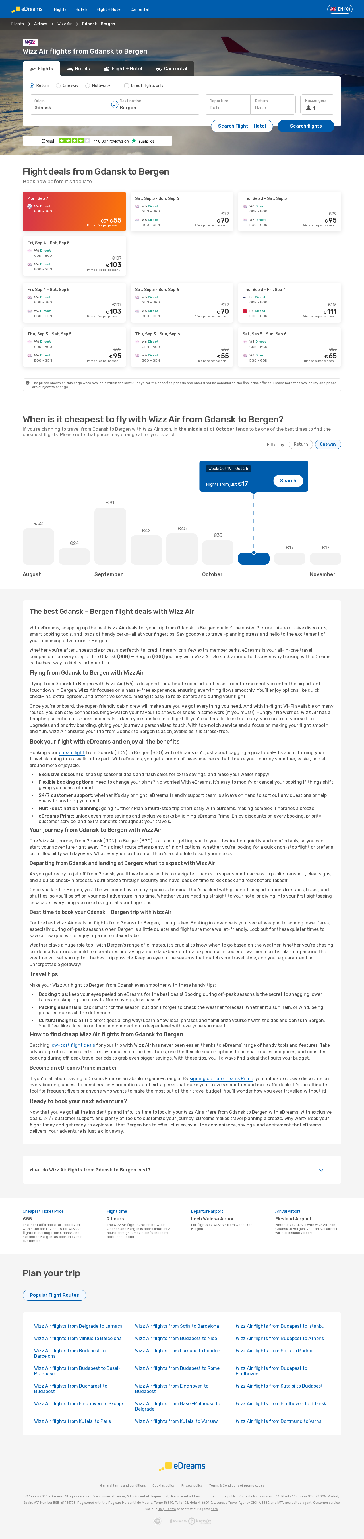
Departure (219, 101)
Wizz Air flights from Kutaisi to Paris (72, 1421)
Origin (39, 101)
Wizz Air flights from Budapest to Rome (177, 1368)
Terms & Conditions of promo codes (236, 1485)
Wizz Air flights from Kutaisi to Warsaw (176, 1421)
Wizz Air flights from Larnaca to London (177, 1350)
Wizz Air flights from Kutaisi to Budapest (279, 1386)
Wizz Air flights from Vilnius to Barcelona (78, 1338)
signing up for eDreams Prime (221, 1078)
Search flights (306, 126)
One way (328, 444)
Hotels (82, 9)
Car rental (140, 9)
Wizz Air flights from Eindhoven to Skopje (78, 1403)
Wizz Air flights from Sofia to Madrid (274, 1350)
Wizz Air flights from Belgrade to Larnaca (78, 1326)
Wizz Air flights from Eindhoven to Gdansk (281, 1403)
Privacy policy (191, 1485)
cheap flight (72, 752)
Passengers (315, 100)
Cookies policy (163, 1485)
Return (261, 101)
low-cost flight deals (73, 1045)
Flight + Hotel (109, 9)
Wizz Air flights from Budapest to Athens (280, 1338)
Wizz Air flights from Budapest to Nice (176, 1338)
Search (288, 480)
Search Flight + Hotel (242, 126)
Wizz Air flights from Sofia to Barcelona (177, 1326)
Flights (60, 9)
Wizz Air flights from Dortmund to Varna (279, 1421)
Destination (130, 101)
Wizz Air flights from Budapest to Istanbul (281, 1326)
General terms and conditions (123, 1485)
